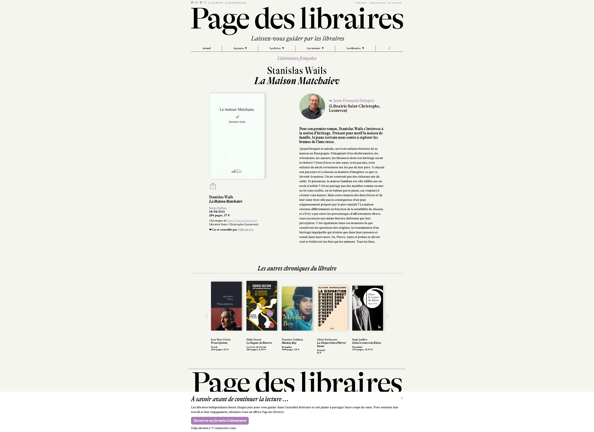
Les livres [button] (275, 48)
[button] (207, 316)
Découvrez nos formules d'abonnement (220, 421)
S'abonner (361, 2)
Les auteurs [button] (314, 48)
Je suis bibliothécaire (236, 2)
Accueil (206, 48)
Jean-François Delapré (242, 220)
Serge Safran (217, 207)
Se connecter (395, 2)
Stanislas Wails (297, 70)
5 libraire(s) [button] (246, 229)
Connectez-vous (224, 428)
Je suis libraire (215, 2)
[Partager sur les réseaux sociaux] (213, 186)
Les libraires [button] (353, 48)
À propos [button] (238, 48)
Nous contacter (377, 2)
